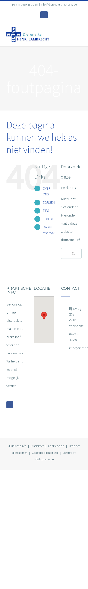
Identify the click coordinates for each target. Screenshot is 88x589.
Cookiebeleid (56, 446)
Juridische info (17, 446)
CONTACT (49, 219)
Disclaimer (37, 446)
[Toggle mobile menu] (80, 31)
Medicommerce (44, 459)
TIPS (46, 210)
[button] (44, 315)
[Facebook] (9, 404)
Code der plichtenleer (45, 453)
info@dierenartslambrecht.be (59, 4)
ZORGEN (49, 202)
